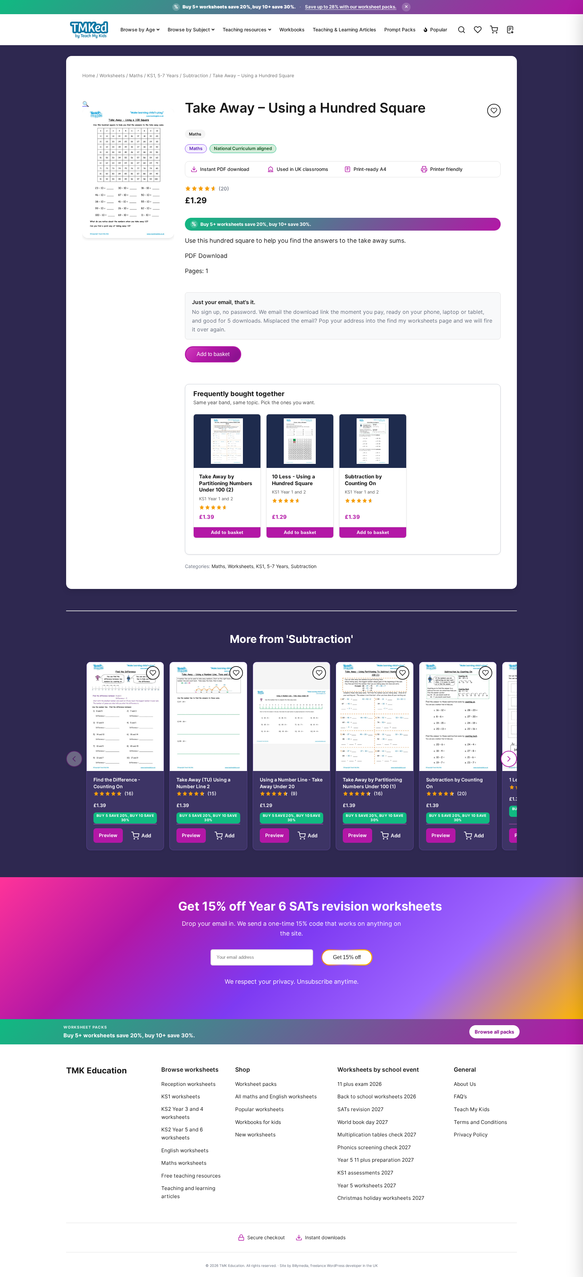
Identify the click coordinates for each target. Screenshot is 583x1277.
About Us (465, 1084)
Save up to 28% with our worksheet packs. (350, 6)
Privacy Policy (471, 1134)
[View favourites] (477, 29)
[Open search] (461, 29)
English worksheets (185, 1150)
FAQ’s (460, 1096)
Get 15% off (347, 957)
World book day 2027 (362, 1122)
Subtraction (195, 75)
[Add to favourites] (494, 110)
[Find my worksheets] (510, 29)
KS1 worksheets (180, 1096)
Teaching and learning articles (188, 1192)
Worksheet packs (256, 1084)
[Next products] (509, 759)
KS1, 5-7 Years (162, 75)
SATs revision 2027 (360, 1109)
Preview (108, 835)
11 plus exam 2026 (359, 1084)
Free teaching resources (191, 1175)
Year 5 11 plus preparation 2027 (375, 1160)
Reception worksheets (188, 1084)
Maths (136, 75)
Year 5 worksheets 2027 (366, 1185)
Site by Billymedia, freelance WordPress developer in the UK (329, 1266)
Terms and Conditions (480, 1122)
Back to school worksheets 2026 (376, 1096)
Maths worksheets (183, 1163)
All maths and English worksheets (276, 1096)
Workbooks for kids (258, 1122)
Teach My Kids (472, 1109)
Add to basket (213, 354)
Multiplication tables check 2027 (376, 1134)
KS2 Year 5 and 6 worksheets (182, 1133)
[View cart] (494, 29)
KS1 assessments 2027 (365, 1172)
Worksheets (112, 75)
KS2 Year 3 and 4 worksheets (182, 1113)
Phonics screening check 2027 (374, 1147)
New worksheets (255, 1134)
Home (88, 75)
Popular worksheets (259, 1109)
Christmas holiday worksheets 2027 (380, 1198)
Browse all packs (494, 1032)
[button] (85, 103)
